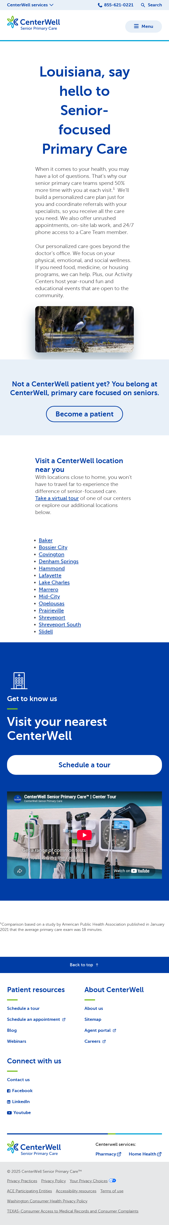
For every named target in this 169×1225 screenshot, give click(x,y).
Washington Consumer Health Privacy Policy (47, 1201)
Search (155, 4)
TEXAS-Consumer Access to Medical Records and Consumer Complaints (72, 1211)
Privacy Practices (22, 1181)
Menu (147, 26)
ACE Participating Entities (29, 1191)
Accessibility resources (76, 1191)
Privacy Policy (53, 1181)
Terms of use (111, 1191)
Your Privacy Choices (89, 1181)
